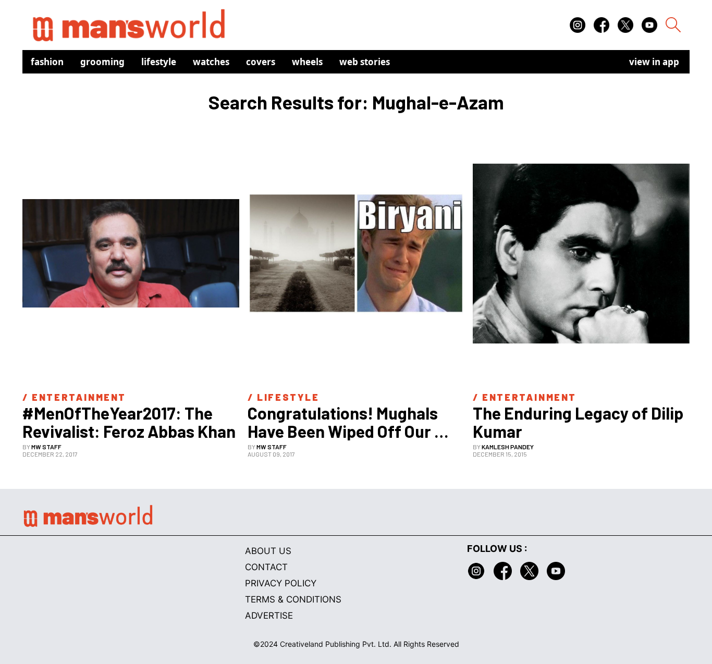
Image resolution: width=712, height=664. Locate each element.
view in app (654, 62)
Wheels (307, 62)
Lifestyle (158, 62)
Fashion (47, 62)
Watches (211, 62)
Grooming (102, 62)
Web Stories (364, 62)
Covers (260, 62)
